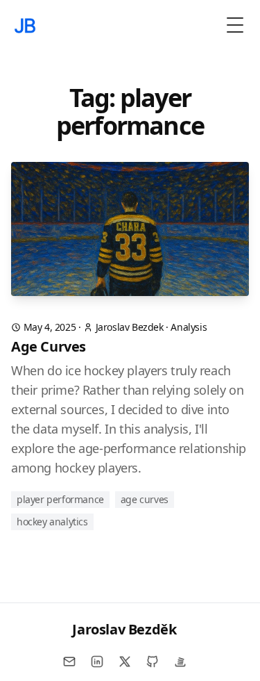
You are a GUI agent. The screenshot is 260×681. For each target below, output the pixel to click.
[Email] (69, 661)
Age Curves (48, 346)
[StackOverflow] (180, 661)
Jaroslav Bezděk (124, 629)
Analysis (189, 327)
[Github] (152, 661)
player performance (60, 499)
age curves (144, 499)
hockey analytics (52, 521)
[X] (125, 661)
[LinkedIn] (97, 661)
